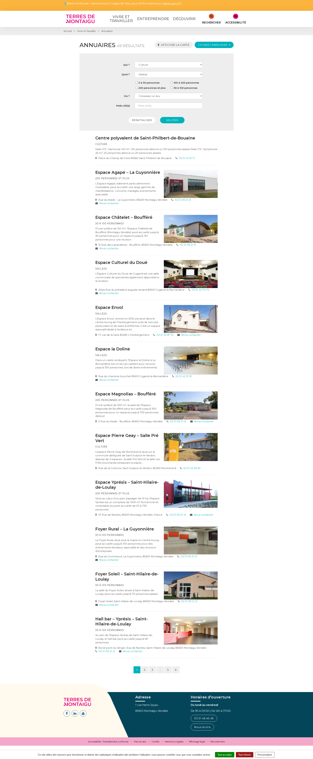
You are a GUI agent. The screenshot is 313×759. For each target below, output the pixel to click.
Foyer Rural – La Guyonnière (124, 529)
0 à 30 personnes (149, 82)
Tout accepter (224, 754)
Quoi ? (126, 74)
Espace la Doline (112, 349)
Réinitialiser (142, 120)
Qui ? (126, 64)
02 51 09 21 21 (183, 199)
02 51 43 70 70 (200, 289)
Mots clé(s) (123, 105)
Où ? (127, 96)
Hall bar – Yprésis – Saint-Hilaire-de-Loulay (121, 621)
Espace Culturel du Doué (121, 262)
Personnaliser (264, 754)
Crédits (155, 741)
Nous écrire (202, 727)
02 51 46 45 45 (204, 718)
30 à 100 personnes (185, 88)
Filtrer (213, 44)
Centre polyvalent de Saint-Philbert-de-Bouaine (145, 138)
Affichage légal (197, 741)
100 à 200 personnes (186, 82)
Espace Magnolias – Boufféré (125, 393)
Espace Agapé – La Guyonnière (127, 172)
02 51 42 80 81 (192, 468)
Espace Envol (109, 307)
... (160, 669)
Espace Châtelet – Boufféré (123, 217)
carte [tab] (175, 44)
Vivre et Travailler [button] (121, 19)
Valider (172, 120)
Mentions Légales (174, 741)
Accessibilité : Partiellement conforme (108, 741)
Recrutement (217, 741)
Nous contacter (109, 203)
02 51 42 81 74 (165, 334)
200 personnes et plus (152, 88)
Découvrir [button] (184, 19)
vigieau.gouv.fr (171, 3)
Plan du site (140, 741)
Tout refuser (244, 754)
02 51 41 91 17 (187, 158)
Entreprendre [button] (153, 19)
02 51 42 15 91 (184, 376)
